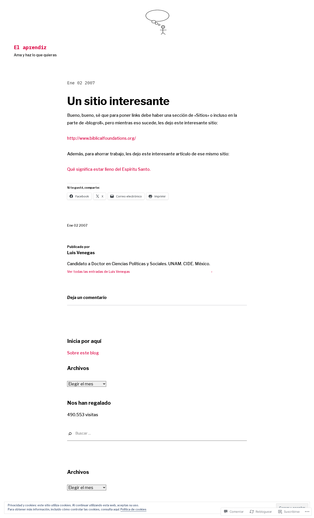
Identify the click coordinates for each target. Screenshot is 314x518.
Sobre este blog (83, 352)
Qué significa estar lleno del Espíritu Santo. (109, 169)
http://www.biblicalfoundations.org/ (101, 138)
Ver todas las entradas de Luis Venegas (98, 271)
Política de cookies (133, 509)
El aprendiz (30, 47)
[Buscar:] (157, 434)
